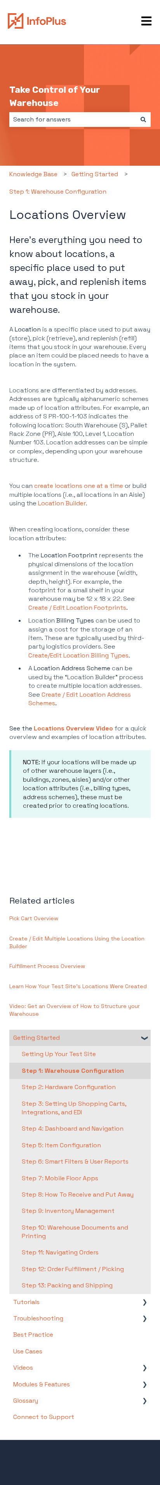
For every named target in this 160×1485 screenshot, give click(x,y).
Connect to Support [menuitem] (43, 1417)
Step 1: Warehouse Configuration (57, 191)
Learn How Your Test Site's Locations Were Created (78, 986)
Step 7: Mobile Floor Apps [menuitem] (60, 1178)
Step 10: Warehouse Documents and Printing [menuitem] (75, 1231)
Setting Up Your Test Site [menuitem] (59, 1054)
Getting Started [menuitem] (36, 1038)
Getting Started (94, 174)
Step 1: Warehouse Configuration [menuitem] (73, 1071)
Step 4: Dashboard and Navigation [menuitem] (72, 1128)
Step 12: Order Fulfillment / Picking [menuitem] (73, 1269)
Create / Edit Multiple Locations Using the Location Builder (76, 942)
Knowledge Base (33, 174)
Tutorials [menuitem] (26, 1302)
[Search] (143, 119)
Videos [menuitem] (23, 1368)
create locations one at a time (78, 486)
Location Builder (62, 503)
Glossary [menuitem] (25, 1401)
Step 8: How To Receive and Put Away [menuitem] (78, 1194)
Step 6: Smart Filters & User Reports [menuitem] (75, 1161)
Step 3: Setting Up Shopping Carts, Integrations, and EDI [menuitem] (74, 1108)
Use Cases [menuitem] (27, 1351)
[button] (144, 1038)
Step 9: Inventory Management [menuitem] (68, 1211)
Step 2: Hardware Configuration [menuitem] (69, 1087)
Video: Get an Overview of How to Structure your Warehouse (74, 1010)
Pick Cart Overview (33, 918)
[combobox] (72, 119)
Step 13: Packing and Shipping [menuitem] (67, 1285)
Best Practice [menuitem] (33, 1335)
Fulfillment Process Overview (47, 966)
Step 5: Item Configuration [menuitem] (61, 1145)
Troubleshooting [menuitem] (38, 1318)
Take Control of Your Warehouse (54, 96)
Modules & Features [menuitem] (41, 1384)
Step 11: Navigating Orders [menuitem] (60, 1252)
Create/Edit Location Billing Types (78, 655)
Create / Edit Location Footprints (77, 608)
